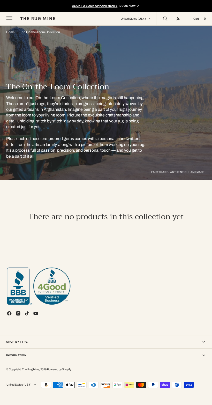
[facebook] (9, 313)
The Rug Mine (30, 369)
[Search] (164, 18)
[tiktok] (27, 313)
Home (10, 32)
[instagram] (18, 313)
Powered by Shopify (59, 369)
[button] (8, 18)
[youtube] (36, 313)
